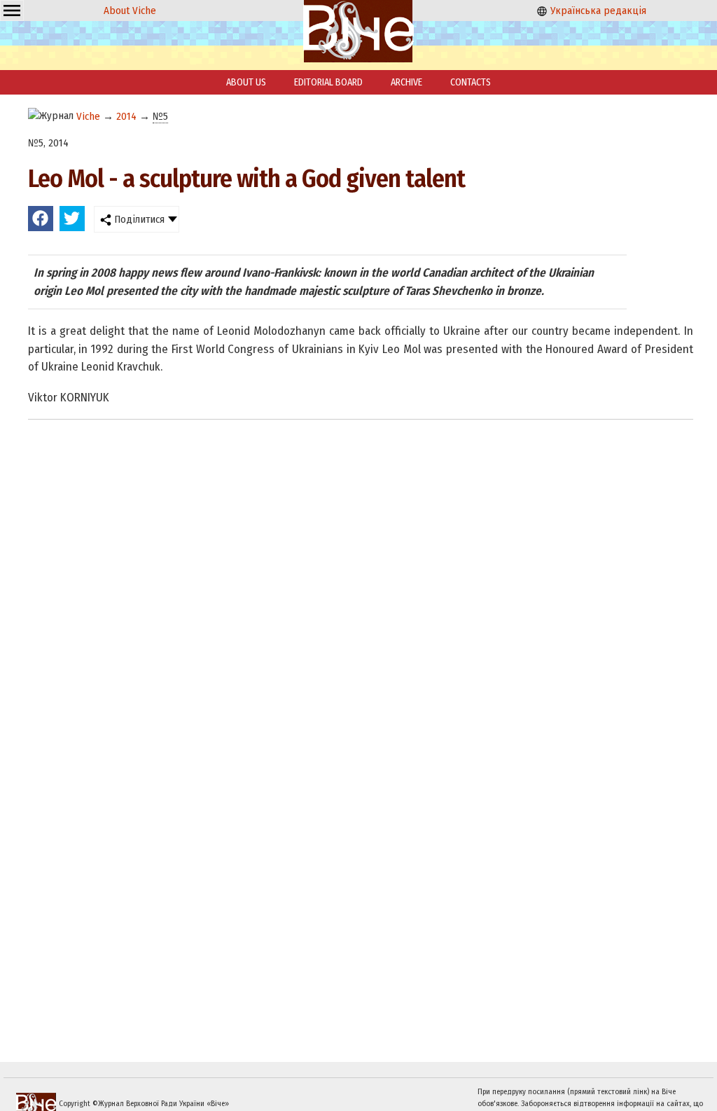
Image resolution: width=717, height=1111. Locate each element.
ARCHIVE (406, 82)
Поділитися (138, 219)
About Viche (130, 10)
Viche (88, 116)
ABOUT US (246, 82)
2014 (126, 116)
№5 (160, 116)
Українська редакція (597, 10)
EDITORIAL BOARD (328, 82)
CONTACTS (470, 82)
